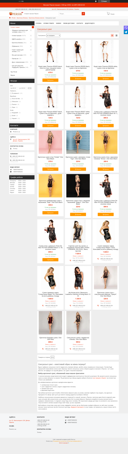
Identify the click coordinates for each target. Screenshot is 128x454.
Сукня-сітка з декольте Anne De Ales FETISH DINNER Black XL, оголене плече (105, 202)
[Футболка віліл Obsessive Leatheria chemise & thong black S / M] (78, 277)
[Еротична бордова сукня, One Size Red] (50, 322)
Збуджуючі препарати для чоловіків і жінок (20, 31)
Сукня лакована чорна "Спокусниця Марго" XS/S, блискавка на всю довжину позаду (105, 247)
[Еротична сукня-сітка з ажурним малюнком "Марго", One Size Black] (78, 185)
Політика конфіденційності (75, 441)
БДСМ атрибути (17, 39)
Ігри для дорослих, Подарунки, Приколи (18, 66)
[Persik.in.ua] (16, 13)
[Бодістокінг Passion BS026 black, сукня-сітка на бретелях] (78, 51)
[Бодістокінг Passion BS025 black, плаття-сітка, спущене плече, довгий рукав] (50, 51)
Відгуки (13, 75)
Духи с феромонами (18, 62)
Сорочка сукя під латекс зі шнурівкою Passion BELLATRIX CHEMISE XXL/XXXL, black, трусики (78, 248)
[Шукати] (83, 13)
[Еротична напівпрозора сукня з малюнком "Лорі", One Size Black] (50, 185)
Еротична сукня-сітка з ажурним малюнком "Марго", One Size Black (78, 202)
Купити (51, 80)
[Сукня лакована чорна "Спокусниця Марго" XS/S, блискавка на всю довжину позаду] (106, 231)
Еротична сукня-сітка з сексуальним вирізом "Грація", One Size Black (105, 294)
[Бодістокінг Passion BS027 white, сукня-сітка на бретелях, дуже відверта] (78, 96)
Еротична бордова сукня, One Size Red (50, 338)
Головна (38, 23)
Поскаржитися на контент (60, 441)
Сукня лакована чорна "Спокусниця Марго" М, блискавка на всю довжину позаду (50, 294)
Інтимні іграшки (16, 35)
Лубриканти (15, 46)
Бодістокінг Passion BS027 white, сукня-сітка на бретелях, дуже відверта (78, 113)
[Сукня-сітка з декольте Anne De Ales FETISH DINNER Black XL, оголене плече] (106, 185)
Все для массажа (17, 55)
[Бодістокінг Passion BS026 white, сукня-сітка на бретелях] (106, 51)
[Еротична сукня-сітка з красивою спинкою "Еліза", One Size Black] (106, 142)
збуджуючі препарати (77, 407)
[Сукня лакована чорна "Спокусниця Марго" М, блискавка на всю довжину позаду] (50, 277)
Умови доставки (68, 23)
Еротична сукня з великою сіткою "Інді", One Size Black (78, 158)
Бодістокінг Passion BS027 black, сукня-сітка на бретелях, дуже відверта (50, 113)
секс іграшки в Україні (99, 378)
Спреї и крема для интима (17, 50)
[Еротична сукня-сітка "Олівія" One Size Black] (50, 142)
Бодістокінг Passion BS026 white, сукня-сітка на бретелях (106, 67)
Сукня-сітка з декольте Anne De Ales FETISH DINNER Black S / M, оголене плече (50, 247)
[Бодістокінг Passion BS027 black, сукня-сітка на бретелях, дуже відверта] (50, 96)
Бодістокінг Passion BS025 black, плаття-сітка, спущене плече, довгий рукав (50, 68)
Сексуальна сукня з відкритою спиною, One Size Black (78, 338)
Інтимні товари (15, 27)
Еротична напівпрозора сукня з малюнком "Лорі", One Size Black (50, 201)
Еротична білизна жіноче (36, 18)
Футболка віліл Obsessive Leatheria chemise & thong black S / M (78, 294)
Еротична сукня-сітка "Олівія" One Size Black (50, 158)
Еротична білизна (22, 18)
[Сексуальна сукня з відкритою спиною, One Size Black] (78, 322)
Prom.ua (73, 439)
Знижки (58, 23)
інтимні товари (48, 23)
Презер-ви (15, 58)
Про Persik (14, 72)
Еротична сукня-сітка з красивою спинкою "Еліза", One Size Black (106, 158)
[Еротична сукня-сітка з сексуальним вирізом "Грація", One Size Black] (106, 277)
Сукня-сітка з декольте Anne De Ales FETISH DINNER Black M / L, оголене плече (105, 113)
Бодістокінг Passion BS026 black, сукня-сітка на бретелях (78, 67)
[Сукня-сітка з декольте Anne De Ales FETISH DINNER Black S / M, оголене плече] (50, 231)
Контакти (80, 23)
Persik (13, 18)
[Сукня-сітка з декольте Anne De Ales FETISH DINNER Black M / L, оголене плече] (106, 96)
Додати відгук (90, 23)
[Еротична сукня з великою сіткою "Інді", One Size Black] (78, 142)
